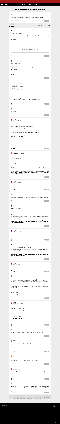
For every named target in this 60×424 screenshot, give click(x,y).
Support (30, 407)
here (16, 98)
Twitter (26, 48)
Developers (23, 409)
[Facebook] (57, 406)
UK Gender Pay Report (47, 422)
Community (6, 4)
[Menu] (58, 4)
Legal (3, 422)
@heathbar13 (13, 85)
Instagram (33, 48)
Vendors (22, 415)
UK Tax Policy (40, 422)
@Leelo (13, 344)
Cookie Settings (19, 422)
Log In (55, 4)
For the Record (15, 411)
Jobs (13, 409)
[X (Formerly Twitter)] (54, 406)
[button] (49, 14)
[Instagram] (51, 406)
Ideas (36, 4)
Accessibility (29, 422)
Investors (22, 413)
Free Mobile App (31, 411)
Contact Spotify (31, 413)
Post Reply (46, 397)
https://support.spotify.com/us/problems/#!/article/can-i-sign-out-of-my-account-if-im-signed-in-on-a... (27, 67)
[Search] (52, 4)
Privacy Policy (14, 422)
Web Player (31, 409)
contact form (20, 310)
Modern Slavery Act (34, 422)
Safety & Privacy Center (8, 422)
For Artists (22, 407)
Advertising (23, 411)
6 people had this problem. (15, 20)
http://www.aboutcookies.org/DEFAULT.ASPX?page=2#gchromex (21, 212)
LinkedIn (29, 48)
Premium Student (40, 413)
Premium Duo (40, 409)
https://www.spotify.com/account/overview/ (28, 35)
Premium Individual (40, 407)
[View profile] (11, 14)
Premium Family (40, 411)
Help (23, 4)
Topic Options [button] (12, 24)
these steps (36, 1)
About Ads (24, 422)
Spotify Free (39, 415)
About (14, 407)
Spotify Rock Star (27, 49)
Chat (30, 4)
